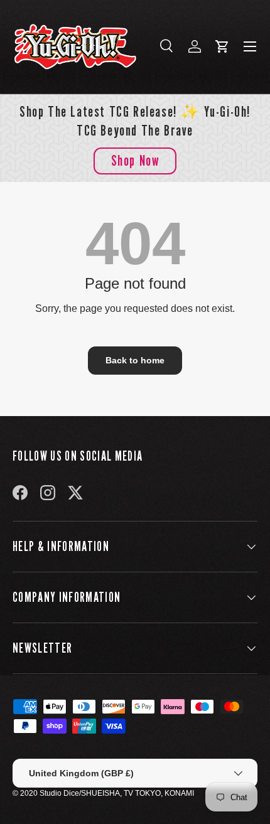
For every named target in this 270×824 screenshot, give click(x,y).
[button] (222, 46)
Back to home (135, 360)
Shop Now (135, 160)
